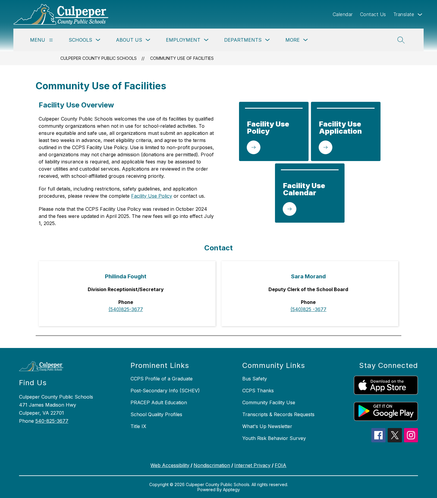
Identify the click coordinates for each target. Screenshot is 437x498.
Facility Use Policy (151, 196)
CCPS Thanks (258, 391)
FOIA (280, 465)
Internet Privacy (252, 465)
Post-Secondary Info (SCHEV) (165, 391)
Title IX (138, 426)
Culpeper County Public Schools (98, 58)
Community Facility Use (268, 402)
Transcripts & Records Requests (278, 414)
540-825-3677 (51, 421)
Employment (183, 40)
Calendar (343, 14)
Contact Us (373, 14)
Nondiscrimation (212, 465)
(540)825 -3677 (308, 309)
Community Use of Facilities (182, 58)
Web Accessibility (169, 465)
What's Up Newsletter (267, 426)
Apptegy (231, 489)
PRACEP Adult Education (159, 402)
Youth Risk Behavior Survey (274, 438)
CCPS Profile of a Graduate (162, 379)
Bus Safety (254, 379)
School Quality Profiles (156, 414)
